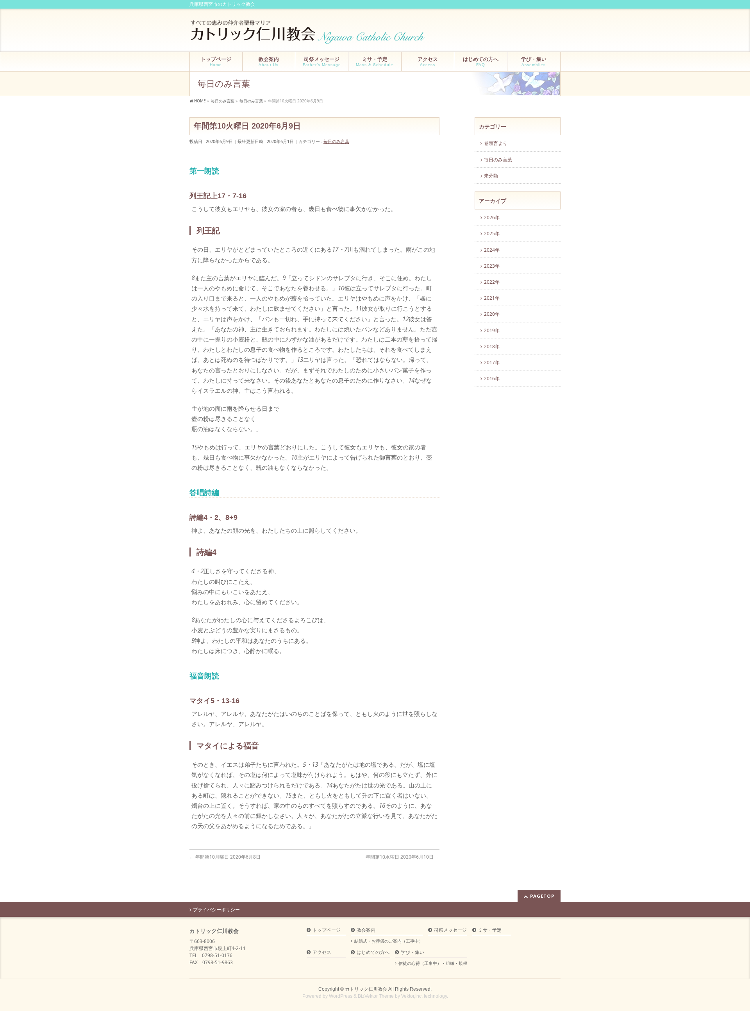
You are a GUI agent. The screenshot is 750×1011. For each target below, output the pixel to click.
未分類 (491, 175)
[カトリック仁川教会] (308, 35)
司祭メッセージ (450, 930)
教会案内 (366, 930)
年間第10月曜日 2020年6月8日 (225, 857)
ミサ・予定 (490, 930)
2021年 (492, 298)
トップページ (326, 930)
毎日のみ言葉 (336, 141)
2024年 (492, 250)
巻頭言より (495, 143)
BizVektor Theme (376, 996)
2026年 (492, 217)
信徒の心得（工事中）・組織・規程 (432, 963)
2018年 (492, 346)
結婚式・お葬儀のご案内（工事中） (388, 941)
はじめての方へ (373, 953)
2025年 (492, 233)
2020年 (492, 314)
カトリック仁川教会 (366, 989)
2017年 (492, 362)
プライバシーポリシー (216, 910)
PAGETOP (542, 895)
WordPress (340, 996)
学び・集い (412, 953)
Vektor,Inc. (412, 996)
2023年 (492, 266)
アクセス (321, 953)
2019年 (492, 330)
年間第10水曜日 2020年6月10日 (402, 857)
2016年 (492, 378)
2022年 (492, 282)
